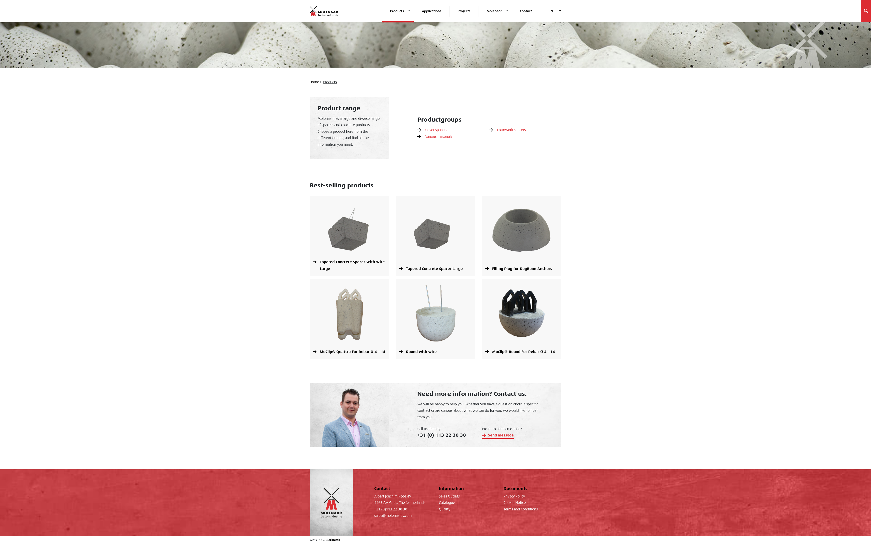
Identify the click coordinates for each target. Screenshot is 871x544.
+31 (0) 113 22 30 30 (441, 435)
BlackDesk (333, 540)
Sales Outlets (449, 496)
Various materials (438, 136)
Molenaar (494, 11)
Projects (464, 11)
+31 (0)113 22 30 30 (390, 509)
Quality (444, 509)
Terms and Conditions (521, 509)
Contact (526, 11)
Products (397, 11)
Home (314, 82)
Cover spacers (436, 130)
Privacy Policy (514, 496)
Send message (501, 435)
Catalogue (447, 502)
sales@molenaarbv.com (393, 515)
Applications (431, 11)
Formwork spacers (511, 130)
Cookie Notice (515, 502)
